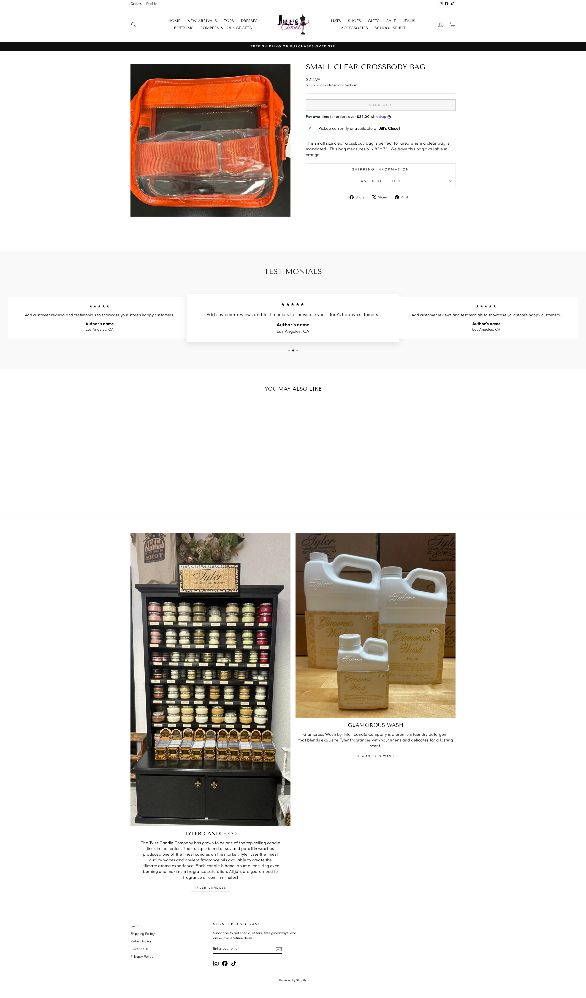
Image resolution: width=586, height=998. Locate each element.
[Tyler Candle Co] (210, 680)
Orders (136, 3)
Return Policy (141, 941)
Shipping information (380, 169)
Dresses (249, 21)
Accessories (354, 28)
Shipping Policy (142, 933)
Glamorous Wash (375, 756)
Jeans (409, 21)
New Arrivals (202, 21)
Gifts (374, 21)
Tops (229, 21)
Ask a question (381, 181)
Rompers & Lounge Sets (226, 28)
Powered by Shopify (293, 980)
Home (174, 21)
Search (136, 926)
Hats (336, 21)
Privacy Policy (141, 956)
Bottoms (183, 28)
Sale (391, 21)
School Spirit (390, 28)
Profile (151, 3)
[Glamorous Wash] (376, 625)
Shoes (354, 21)
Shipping (313, 85)
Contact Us (139, 949)
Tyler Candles (210, 887)
